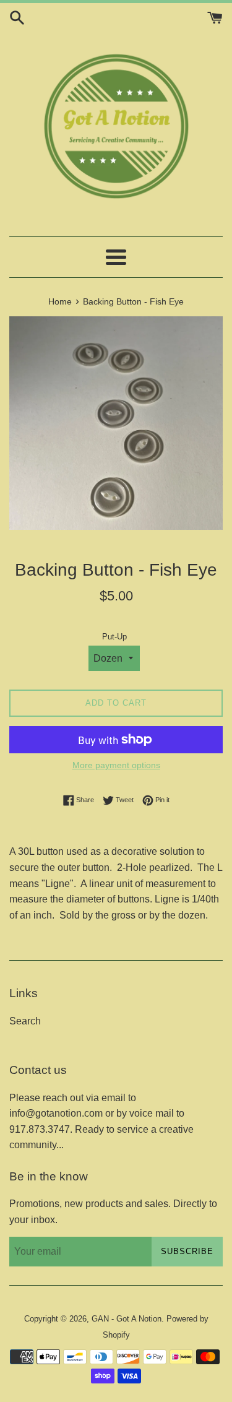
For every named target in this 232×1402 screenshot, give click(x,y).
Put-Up (114, 636)
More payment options (116, 765)
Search (25, 1021)
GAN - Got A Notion (126, 1318)
